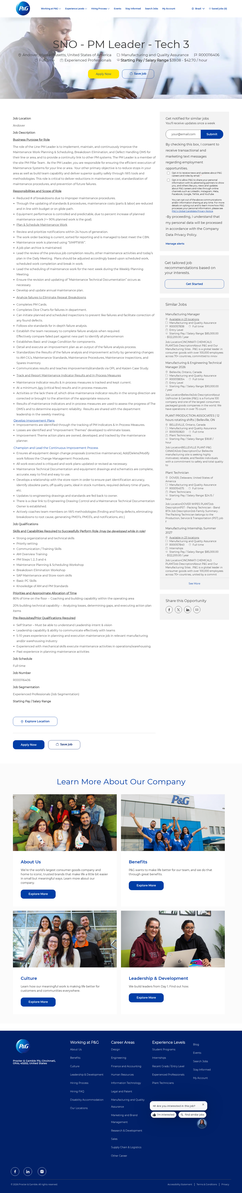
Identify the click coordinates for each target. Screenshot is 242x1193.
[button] (103, 74)
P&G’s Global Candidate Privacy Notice (192, 211)
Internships (159, 1057)
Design (115, 1049)
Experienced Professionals (168, 1074)
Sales (114, 1139)
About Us (76, 1049)
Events (117, 8)
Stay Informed (133, 8)
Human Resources (122, 1074)
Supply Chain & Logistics (126, 1147)
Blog (196, 1044)
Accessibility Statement (180, 1184)
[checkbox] (138, 74)
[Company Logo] (26, 8)
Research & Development (126, 1130)
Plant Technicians (163, 1083)
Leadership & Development (86, 1074)
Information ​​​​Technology (126, 1083)
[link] (175, 243)
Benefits (75, 1057)
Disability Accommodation (86, 1099)
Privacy (225, 1184)
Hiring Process (79, 1083)
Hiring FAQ (77, 1091)
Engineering (118, 1057)
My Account (168, 8)
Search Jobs (151, 8)
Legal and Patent (121, 1091)
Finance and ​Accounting (126, 1066)
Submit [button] (212, 134)
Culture (74, 1066)
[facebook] (15, 1171)
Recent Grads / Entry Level (168, 1066)
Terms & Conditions (207, 1184)
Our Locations (79, 1108)
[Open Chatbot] (202, 1123)
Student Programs (163, 1049)
